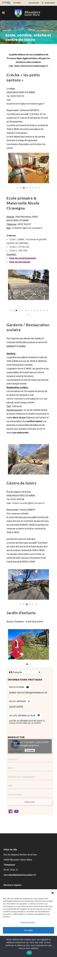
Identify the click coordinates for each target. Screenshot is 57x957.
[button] (52, 892)
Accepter (28, 930)
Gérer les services (28, 922)
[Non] (53, 946)
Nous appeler (17, 701)
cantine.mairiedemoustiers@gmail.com (25, 399)
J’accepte (30, 750)
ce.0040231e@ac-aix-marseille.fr (27, 228)
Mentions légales (12, 885)
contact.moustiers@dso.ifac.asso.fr (28, 503)
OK (29, 952)
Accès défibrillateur (22, 715)
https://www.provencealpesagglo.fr (31, 66)
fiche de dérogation (19, 262)
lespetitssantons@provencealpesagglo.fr (26, 104)
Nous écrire (16, 687)
